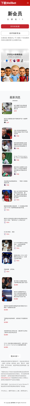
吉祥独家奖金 (15, 33)
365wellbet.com (6, 378)
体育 (15, 111)
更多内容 (14, 356)
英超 (17, 136)
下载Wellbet (8, 3)
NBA (17, 200)
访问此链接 (15, 26)
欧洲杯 (16, 285)
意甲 (7, 122)
